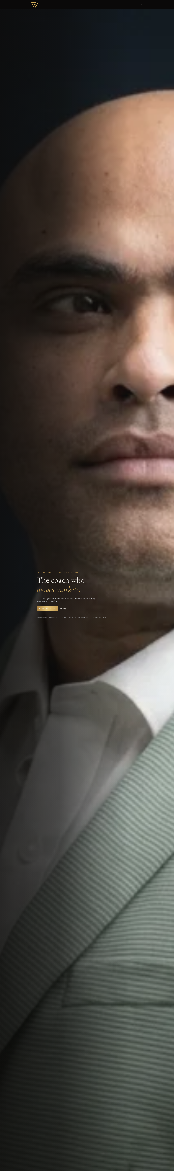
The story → (64, 608)
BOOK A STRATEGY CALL (47, 608)
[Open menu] (141, 4)
